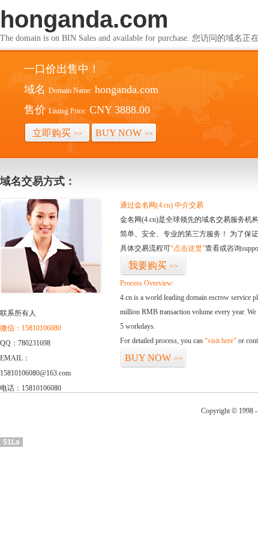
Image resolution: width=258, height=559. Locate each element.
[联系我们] (51, 291)
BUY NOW (124, 133)
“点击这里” (187, 248)
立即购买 (57, 133)
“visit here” (220, 340)
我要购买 (153, 265)
